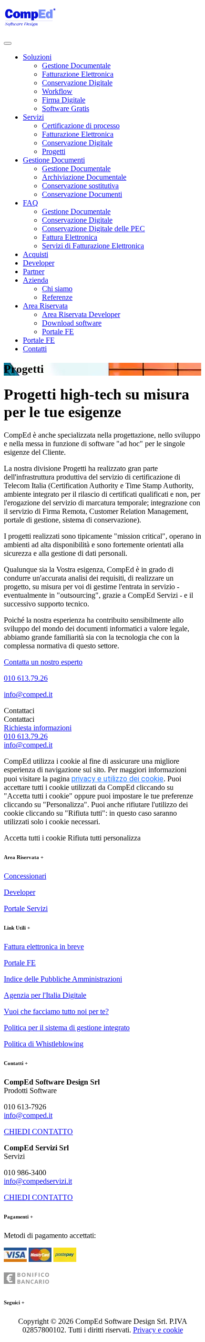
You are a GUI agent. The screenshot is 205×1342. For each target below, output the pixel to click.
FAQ (30, 203)
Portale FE (58, 332)
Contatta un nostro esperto (43, 662)
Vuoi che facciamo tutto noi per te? (56, 1011)
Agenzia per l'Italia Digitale (45, 995)
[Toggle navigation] (7, 43)
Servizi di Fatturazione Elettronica (93, 246)
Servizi (33, 117)
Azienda (35, 280)
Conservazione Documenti (82, 194)
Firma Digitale (63, 100)
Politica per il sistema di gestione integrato (67, 1028)
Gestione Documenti (54, 160)
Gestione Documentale (76, 65)
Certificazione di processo (81, 126)
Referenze (57, 297)
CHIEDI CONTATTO (38, 1131)
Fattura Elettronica (69, 237)
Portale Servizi (26, 908)
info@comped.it (28, 694)
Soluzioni (37, 57)
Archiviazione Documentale (84, 177)
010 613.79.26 (26, 678)
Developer (38, 263)
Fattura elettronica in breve (44, 946)
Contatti (35, 349)
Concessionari (25, 876)
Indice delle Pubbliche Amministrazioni (63, 979)
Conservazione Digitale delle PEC (93, 229)
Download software (72, 323)
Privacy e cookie (158, 1330)
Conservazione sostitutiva (80, 186)
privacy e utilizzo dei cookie (118, 778)
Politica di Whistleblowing (43, 1044)
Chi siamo (57, 289)
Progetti (53, 151)
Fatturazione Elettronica (77, 74)
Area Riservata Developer (81, 314)
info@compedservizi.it (38, 1181)
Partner (33, 271)
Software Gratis (65, 108)
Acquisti (35, 254)
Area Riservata (45, 306)
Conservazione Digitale (77, 83)
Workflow (57, 91)
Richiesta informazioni (38, 728)
